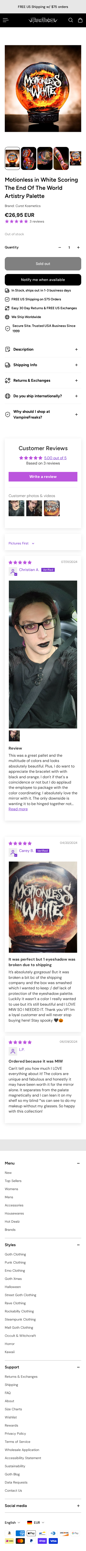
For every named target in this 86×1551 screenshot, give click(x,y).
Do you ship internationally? (37, 396)
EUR (37, 1522)
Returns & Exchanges (31, 380)
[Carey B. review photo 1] (43, 907)
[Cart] (80, 20)
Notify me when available (43, 279)
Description (23, 349)
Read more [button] (18, 809)
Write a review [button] (43, 476)
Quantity (12, 247)
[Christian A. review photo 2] (14, 736)
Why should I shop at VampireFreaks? (31, 414)
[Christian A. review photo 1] (43, 654)
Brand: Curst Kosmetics (23, 206)
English (10, 1522)
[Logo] (43, 20)
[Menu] (6, 20)
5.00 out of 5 (55, 457)
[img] (20, 562)
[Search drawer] (70, 20)
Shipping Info (25, 365)
